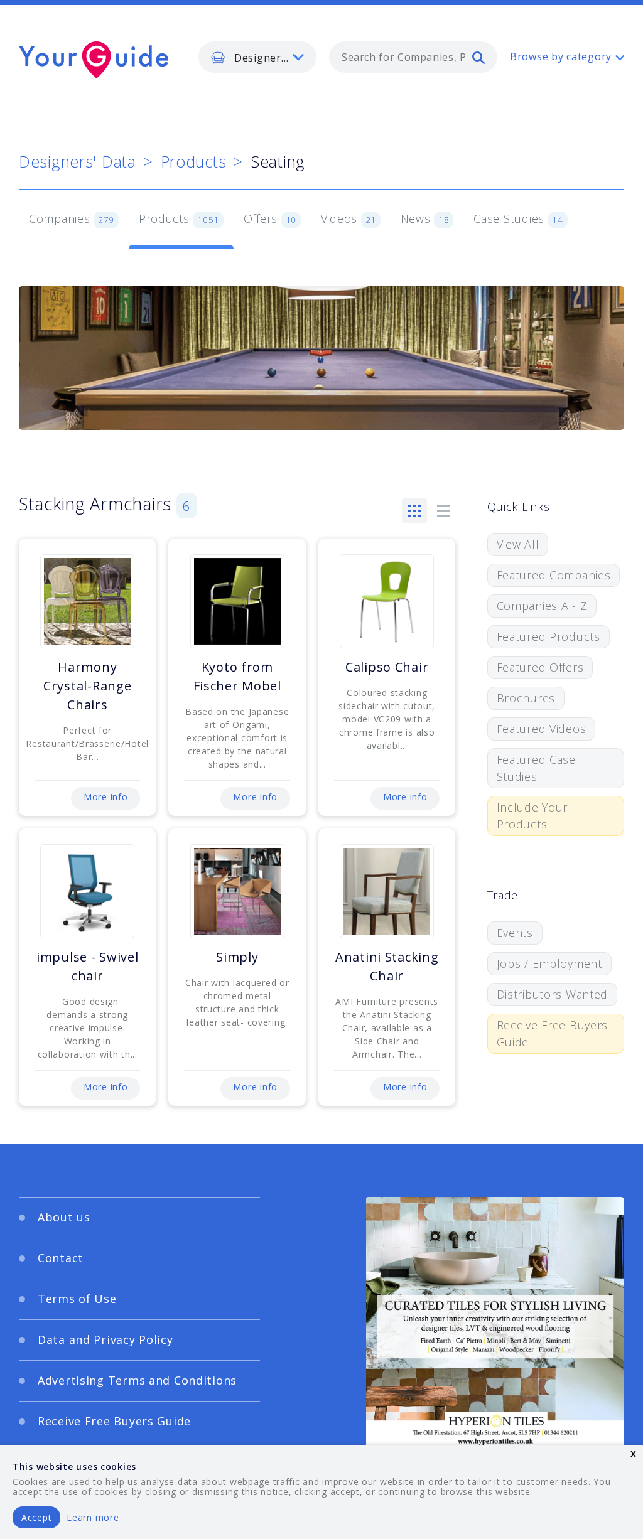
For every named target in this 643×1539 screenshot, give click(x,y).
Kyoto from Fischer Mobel (237, 676)
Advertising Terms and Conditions (137, 1380)
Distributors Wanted (552, 994)
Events (515, 932)
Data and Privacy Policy (105, 1339)
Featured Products (548, 636)
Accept (36, 1517)
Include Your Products (532, 816)
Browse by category (561, 56)
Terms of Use (77, 1298)
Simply (237, 956)
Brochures (526, 697)
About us (64, 1217)
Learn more (93, 1517)
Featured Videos (541, 728)
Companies (71, 218)
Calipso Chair (386, 666)
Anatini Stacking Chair (387, 966)
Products (194, 161)
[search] (478, 57)
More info (105, 797)
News (425, 218)
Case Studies (518, 218)
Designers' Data (77, 161)
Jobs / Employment (549, 963)
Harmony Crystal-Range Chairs (87, 685)
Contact (61, 1257)
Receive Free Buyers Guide (552, 1033)
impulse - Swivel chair (87, 966)
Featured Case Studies (536, 768)
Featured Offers (540, 667)
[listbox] (257, 57)
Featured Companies (554, 574)
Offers (270, 218)
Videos (348, 218)
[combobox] (413, 57)
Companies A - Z (542, 605)
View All (518, 544)
